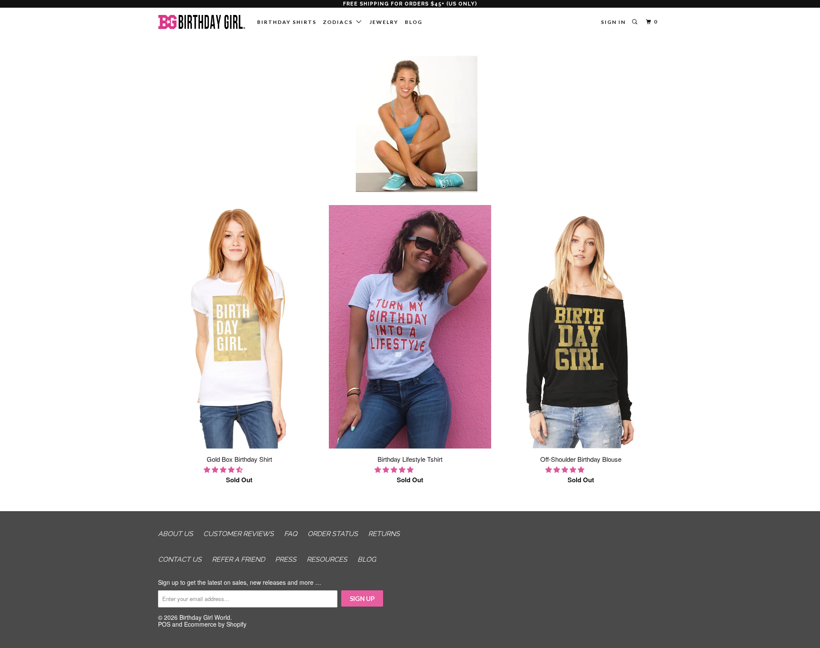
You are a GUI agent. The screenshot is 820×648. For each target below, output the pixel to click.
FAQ (290, 534)
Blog (413, 22)
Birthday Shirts (286, 22)
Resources (327, 559)
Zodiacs (339, 22)
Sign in (613, 22)
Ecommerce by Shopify (215, 624)
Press (285, 559)
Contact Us (180, 559)
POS (164, 624)
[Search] (635, 22)
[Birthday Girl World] (202, 22)
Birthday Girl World (204, 617)
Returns (384, 534)
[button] (224, 469)
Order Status (333, 534)
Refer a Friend (238, 559)
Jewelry (383, 22)
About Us (175, 534)
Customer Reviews (238, 534)
